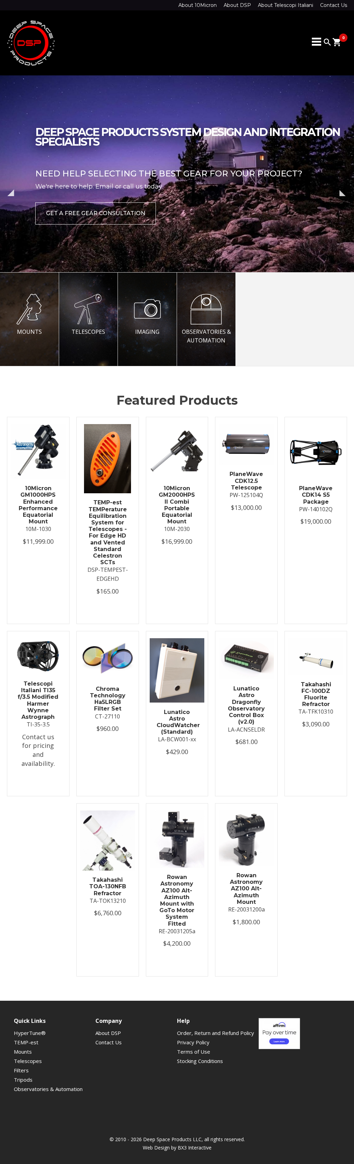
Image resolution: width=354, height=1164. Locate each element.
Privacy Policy (193, 1042)
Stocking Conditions (200, 1060)
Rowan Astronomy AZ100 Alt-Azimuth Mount (246, 888)
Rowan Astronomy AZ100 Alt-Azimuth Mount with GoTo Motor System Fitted (176, 900)
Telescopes (28, 1060)
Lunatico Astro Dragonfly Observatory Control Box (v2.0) (246, 705)
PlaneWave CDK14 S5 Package (316, 495)
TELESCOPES (88, 332)
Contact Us (333, 5)
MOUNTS (29, 332)
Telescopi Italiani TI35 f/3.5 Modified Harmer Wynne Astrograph (38, 700)
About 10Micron (197, 5)
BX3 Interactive (195, 1147)
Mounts (23, 1051)
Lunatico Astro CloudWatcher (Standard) (177, 722)
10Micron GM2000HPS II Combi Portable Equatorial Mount (177, 505)
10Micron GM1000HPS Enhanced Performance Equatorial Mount (38, 505)
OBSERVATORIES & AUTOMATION (206, 336)
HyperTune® (30, 1032)
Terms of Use (193, 1051)
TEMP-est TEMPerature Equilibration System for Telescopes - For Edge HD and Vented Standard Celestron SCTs (107, 532)
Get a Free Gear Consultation (95, 213)
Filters (21, 1070)
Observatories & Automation (48, 1088)
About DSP (237, 5)
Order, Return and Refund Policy (215, 1032)
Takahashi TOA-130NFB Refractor (107, 886)
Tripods (23, 1079)
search (327, 42)
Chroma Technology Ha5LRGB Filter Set (107, 699)
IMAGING (147, 332)
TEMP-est (26, 1042)
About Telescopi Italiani (285, 5)
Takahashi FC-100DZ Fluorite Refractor (316, 694)
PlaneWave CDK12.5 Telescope (246, 481)
